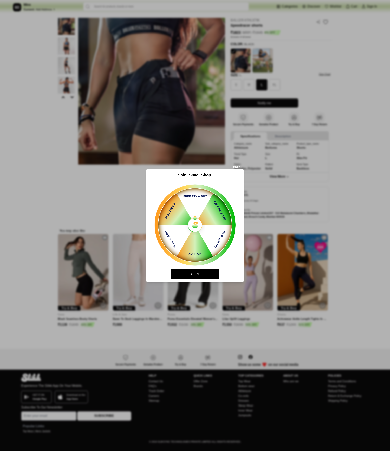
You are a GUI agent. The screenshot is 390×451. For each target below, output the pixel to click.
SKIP (236, 167)
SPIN (195, 274)
